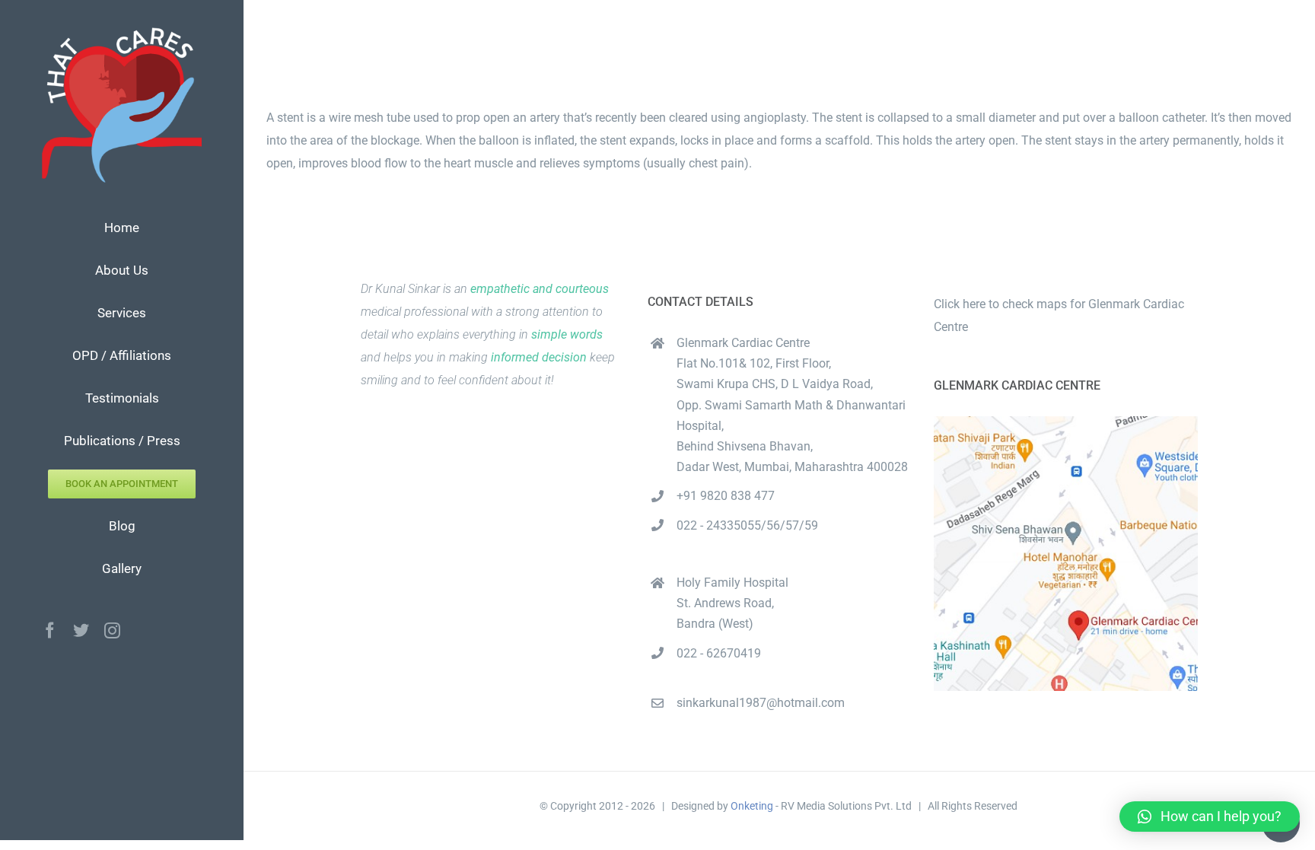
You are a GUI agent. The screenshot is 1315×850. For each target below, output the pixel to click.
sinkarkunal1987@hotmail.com (761, 703)
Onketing (752, 806)
